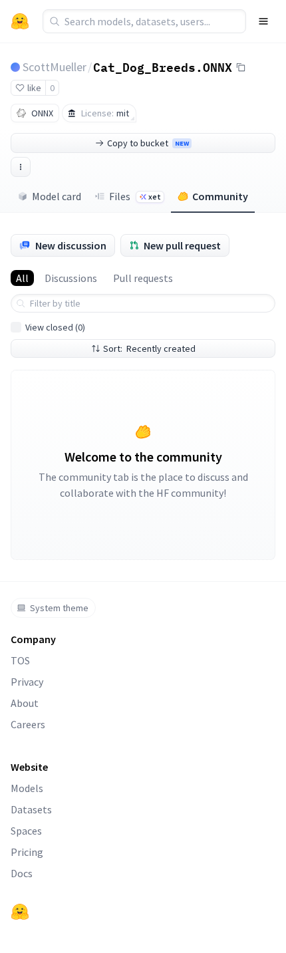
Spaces (26, 830)
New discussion (70, 245)
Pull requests (143, 278)
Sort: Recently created (149, 348)
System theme (59, 608)
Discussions (71, 278)
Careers (28, 724)
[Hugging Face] (20, 911)
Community (220, 196)
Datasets (31, 809)
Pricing (27, 852)
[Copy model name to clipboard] (240, 67)
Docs (22, 873)
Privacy (27, 681)
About (25, 703)
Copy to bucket (148, 143)
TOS (20, 660)
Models (27, 788)
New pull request (182, 245)
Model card (56, 196)
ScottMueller (54, 66)
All (22, 278)
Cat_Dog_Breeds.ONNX (162, 66)
